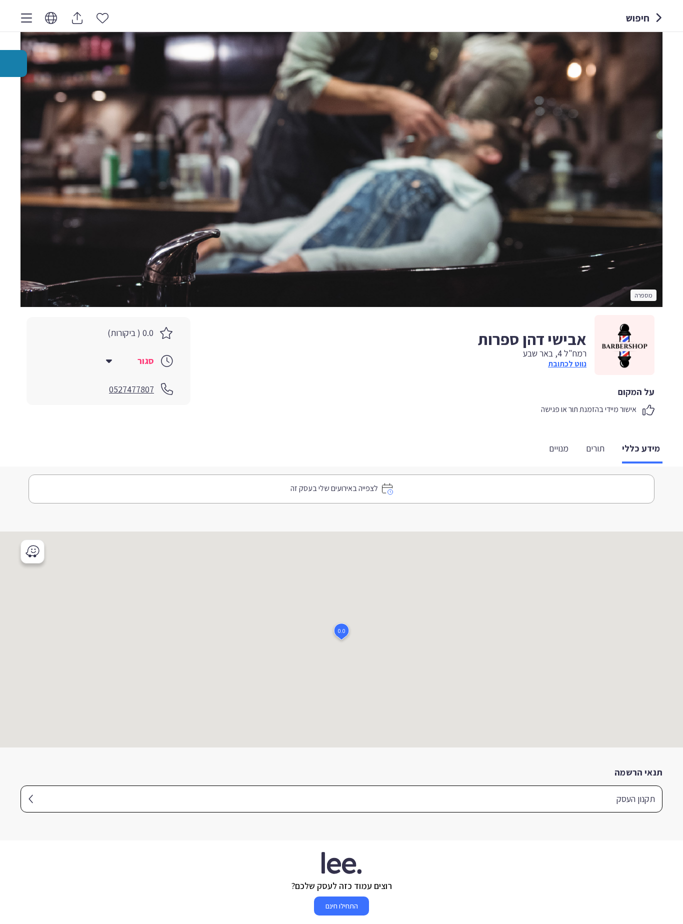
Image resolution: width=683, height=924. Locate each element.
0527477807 (131, 389)
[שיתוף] (77, 18)
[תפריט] (26, 18)
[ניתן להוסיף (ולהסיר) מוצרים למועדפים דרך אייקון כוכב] (102, 18)
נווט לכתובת (567, 363)
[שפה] (51, 18)
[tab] (642, 449)
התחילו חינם (342, 906)
